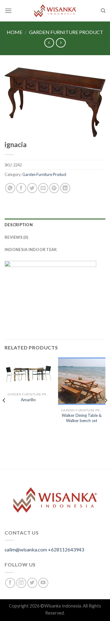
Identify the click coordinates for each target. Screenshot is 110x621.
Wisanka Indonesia (62, 605)
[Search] (103, 11)
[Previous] (4, 412)
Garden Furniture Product (66, 32)
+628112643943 (66, 549)
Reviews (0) (16, 237)
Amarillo (28, 399)
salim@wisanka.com (26, 549)
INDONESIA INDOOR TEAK (31, 249)
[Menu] (8, 10)
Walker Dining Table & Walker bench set (82, 418)
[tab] (55, 225)
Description (19, 224)
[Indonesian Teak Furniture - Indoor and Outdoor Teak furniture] (55, 10)
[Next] (106, 412)
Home (14, 32)
